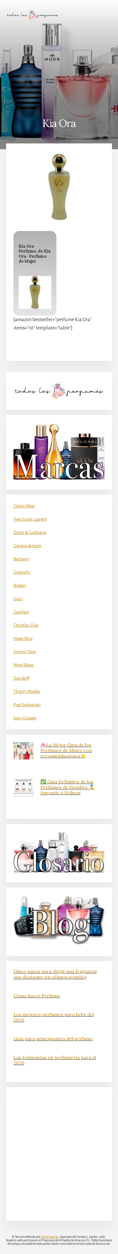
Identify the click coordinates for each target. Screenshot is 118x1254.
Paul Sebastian (27, 704)
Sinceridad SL (49, 1236)
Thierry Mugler (26, 691)
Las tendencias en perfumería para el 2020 (54, 1060)
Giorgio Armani (27, 545)
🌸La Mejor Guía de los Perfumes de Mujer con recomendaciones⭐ (66, 750)
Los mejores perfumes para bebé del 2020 (53, 1017)
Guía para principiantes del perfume (53, 1038)
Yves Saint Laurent (30, 519)
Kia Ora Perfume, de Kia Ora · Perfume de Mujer (35, 254)
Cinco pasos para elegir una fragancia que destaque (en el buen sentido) (55, 974)
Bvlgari (19, 585)
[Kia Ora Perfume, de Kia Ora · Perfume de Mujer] (35, 292)
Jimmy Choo (24, 651)
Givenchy (21, 572)
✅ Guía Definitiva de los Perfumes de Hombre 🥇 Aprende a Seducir (67, 787)
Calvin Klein (24, 506)
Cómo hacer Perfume (36, 996)
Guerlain (21, 612)
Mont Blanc (23, 665)
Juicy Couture (24, 718)
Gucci (18, 598)
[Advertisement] (59, 68)
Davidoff (21, 678)
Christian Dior (26, 625)
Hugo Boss (23, 638)
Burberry (21, 559)
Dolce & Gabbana (29, 532)
